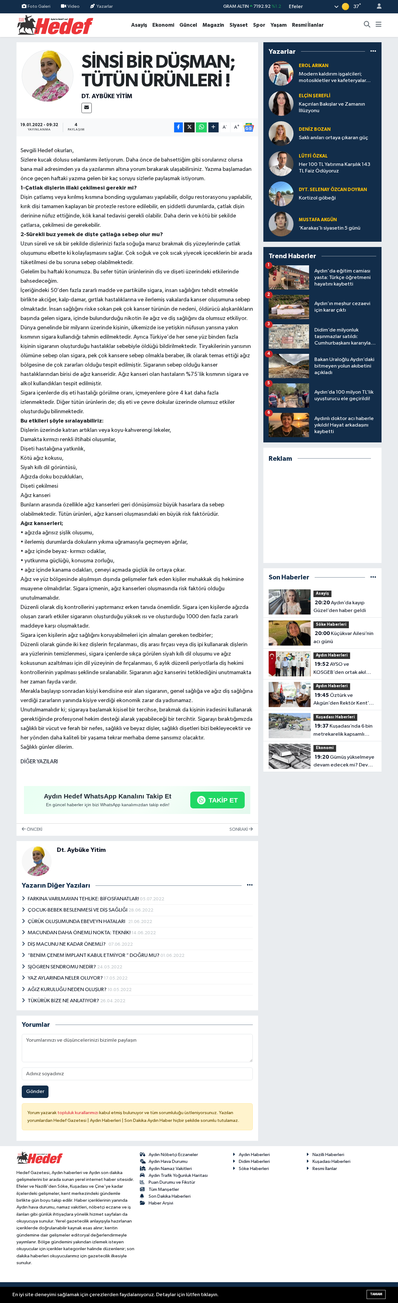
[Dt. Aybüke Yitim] (48, 75)
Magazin (213, 25)
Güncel (188, 25)
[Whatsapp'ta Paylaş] (201, 127)
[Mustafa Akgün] (281, 223)
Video (73, 6)
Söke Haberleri (331, 625)
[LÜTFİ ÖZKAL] (281, 163)
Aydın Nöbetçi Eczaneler (173, 1154)
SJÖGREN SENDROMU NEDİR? (62, 967)
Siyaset (238, 25)
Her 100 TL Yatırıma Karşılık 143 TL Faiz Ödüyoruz (334, 168)
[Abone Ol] (248, 127)
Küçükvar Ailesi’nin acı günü (343, 637)
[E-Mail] (86, 108)
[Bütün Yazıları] (250, 885)
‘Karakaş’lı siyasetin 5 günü (329, 228)
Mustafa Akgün (318, 219)
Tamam (376, 1294)
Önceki (34, 829)
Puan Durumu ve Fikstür (172, 1182)
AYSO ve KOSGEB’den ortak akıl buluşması (339, 668)
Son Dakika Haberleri (170, 1196)
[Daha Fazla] (213, 127)
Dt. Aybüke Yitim (106, 96)
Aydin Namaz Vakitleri (170, 1168)
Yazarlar (104, 6)
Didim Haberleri (254, 1161)
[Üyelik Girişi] (377, 6)
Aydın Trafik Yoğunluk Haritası (178, 1175)
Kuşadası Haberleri (335, 717)
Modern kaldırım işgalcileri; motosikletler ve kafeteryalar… (335, 77)
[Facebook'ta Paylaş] (178, 127)
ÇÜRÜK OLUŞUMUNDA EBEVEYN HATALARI (78, 921)
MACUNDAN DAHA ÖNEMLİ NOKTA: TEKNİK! (80, 932)
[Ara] (367, 25)
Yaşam (279, 25)
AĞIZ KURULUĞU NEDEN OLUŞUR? (68, 989)
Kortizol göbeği (317, 198)
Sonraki (239, 829)
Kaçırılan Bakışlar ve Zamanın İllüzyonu (332, 107)
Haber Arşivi (161, 1203)
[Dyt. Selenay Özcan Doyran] (281, 193)
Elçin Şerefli (315, 96)
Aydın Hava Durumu (168, 1161)
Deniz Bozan (315, 129)
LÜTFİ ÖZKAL (313, 156)
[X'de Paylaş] (189, 127)
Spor (259, 25)
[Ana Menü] (379, 25)
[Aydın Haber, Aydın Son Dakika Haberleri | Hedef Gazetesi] (55, 25)
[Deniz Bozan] (281, 133)
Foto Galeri (39, 6)
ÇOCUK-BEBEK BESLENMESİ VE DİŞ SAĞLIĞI (78, 910)
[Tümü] (373, 51)
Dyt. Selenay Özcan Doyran (333, 189)
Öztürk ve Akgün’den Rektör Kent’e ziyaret (342, 700)
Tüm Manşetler (164, 1189)
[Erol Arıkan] (281, 73)
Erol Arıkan (313, 65)
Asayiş (139, 25)
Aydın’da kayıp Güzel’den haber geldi (339, 607)
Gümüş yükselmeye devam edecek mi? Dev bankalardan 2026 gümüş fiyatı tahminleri (343, 761)
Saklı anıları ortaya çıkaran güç (333, 137)
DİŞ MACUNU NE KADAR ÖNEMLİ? (68, 944)
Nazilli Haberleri (328, 1154)
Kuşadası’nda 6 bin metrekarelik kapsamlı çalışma (343, 730)
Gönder (35, 1091)
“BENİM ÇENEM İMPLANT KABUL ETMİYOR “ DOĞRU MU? (94, 955)
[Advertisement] (322, 513)
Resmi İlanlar (308, 25)
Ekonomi (163, 25)
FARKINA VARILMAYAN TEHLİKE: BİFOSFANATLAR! (84, 899)
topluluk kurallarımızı (78, 1112)
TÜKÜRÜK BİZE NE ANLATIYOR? (64, 1001)
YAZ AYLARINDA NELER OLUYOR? (66, 978)
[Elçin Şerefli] (281, 103)
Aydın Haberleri (332, 655)
